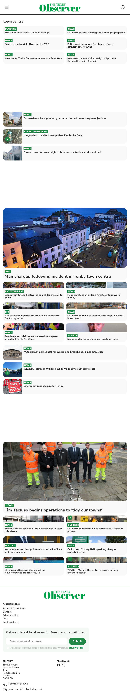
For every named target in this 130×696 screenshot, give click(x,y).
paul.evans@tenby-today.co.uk (25, 689)
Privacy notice (76, 648)
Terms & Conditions (14, 608)
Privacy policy (10, 615)
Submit (77, 641)
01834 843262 (20, 683)
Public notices (10, 622)
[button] (7, 7)
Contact (7, 611)
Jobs (5, 618)
